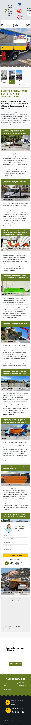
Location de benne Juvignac (8, 684)
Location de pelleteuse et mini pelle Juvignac (23, 684)
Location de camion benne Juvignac (9, 688)
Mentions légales (23, 720)
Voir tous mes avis (15, 663)
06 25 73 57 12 (10, 14)
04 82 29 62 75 (10, 7)
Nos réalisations (7, 48)
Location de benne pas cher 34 (15, 24)
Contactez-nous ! (20, 48)
